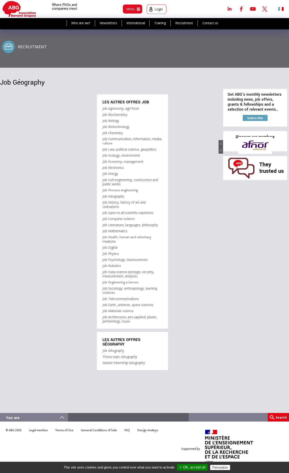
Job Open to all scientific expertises (128, 213)
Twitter (264, 9)
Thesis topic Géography (120, 357)
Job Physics (111, 253)
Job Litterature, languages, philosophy (130, 225)
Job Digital (110, 247)
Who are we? (80, 23)
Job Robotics (112, 266)
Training (160, 23)
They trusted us (271, 168)
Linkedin (229, 9)
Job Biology (111, 120)
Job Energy (110, 174)
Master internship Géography (124, 363)
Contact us (210, 23)
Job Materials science (118, 311)
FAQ (127, 430)
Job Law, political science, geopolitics (129, 149)
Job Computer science (119, 219)
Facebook (241, 9)
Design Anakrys (147, 430)
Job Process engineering (120, 190)
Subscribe (255, 118)
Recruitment (184, 23)
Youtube (253, 9)
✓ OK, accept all (192, 467)
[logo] (19, 9)
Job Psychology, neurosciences (125, 259)
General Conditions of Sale (99, 430)
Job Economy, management (123, 161)
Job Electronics (113, 167)
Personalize (220, 467)
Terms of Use (64, 430)
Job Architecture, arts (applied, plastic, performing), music (130, 319)
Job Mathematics (115, 231)
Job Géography (113, 196)
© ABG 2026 (13, 430)
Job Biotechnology (116, 127)
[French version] (281, 9)
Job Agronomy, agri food (121, 108)
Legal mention (38, 430)
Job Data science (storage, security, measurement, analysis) (128, 274)
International (135, 23)
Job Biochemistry (115, 114)
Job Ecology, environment (121, 155)
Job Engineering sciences (120, 282)
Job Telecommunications (121, 299)
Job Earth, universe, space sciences (128, 305)
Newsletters (108, 23)
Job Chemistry (113, 133)
